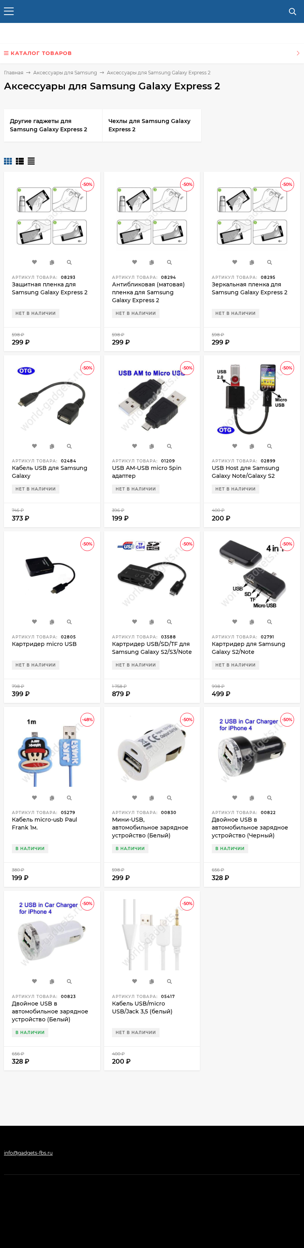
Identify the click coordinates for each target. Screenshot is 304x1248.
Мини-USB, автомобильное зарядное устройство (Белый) (150, 827)
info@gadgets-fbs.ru (28, 1153)
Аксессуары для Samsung (65, 73)
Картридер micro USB (44, 644)
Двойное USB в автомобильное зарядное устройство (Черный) (250, 827)
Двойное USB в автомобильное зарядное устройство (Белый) (50, 1011)
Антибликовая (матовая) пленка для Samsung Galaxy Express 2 (148, 292)
